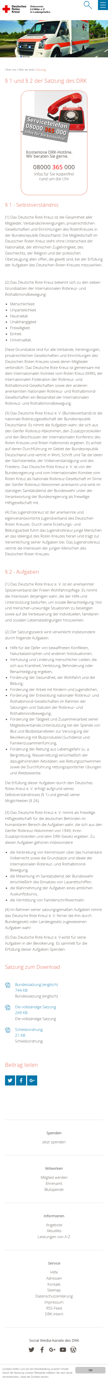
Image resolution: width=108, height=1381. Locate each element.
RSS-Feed (54, 1308)
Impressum (54, 1302)
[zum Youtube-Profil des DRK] (63, 1350)
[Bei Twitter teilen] (10, 1080)
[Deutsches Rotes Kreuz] (14, 10)
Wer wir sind (26, 69)
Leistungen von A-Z (54, 1236)
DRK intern (54, 1313)
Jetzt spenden (54, 1141)
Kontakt (54, 1284)
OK (90, 1370)
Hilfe (54, 1272)
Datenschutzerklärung (54, 1296)
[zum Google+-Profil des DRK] (52, 1350)
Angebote (54, 1224)
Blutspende (54, 1189)
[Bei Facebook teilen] (21, 1080)
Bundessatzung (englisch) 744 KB (36, 987)
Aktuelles (54, 1230)
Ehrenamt (54, 1183)
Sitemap (54, 1289)
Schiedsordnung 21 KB (29, 1032)
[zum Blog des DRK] (73, 1350)
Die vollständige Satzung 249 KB (35, 1010)
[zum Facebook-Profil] (31, 1350)
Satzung (41, 69)
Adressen (54, 1278)
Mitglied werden (54, 1177)
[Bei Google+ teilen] (32, 1080)
